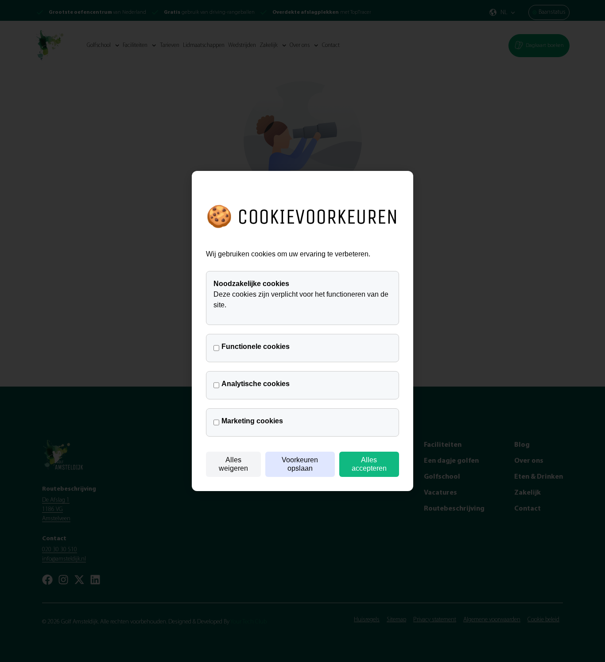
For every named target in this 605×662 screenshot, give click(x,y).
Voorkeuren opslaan (300, 464)
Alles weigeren (233, 464)
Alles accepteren (369, 464)
